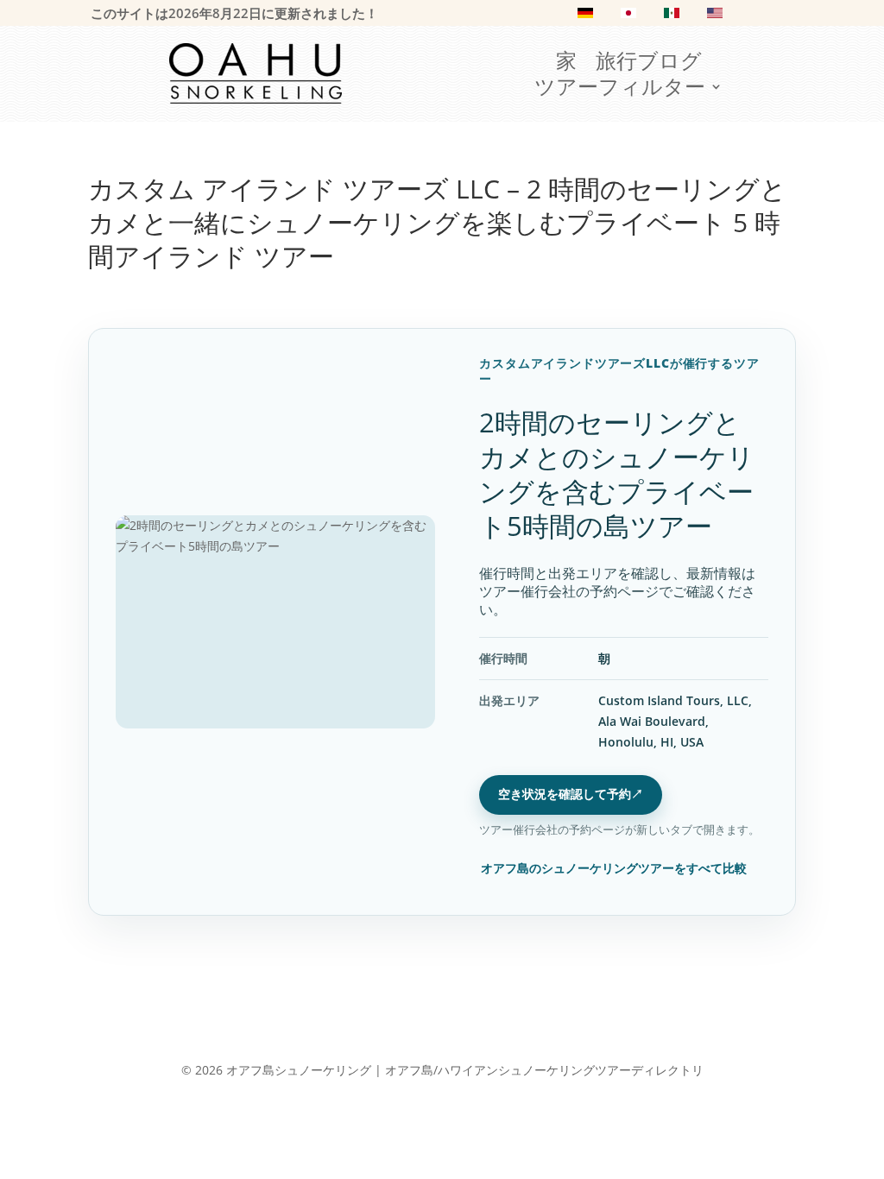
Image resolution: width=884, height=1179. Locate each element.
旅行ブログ (649, 63)
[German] (585, 16)
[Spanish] (672, 16)
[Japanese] (628, 16)
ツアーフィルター (619, 89)
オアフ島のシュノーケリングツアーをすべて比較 (614, 868)
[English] (715, 16)
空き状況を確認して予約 (570, 793)
